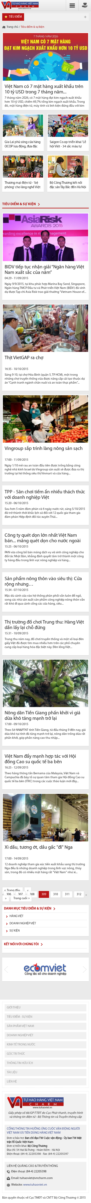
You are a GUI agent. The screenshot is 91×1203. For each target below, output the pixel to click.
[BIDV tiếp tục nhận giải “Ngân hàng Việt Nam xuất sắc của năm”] (45, 237)
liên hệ (12, 1081)
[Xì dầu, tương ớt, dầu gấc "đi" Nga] (45, 817)
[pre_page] (27, 890)
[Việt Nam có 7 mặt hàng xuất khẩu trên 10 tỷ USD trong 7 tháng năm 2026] (45, 57)
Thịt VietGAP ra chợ (24, 357)
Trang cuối (20, 898)
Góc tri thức (16, 1054)
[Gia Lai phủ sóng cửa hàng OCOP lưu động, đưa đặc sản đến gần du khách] (23, 126)
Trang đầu (13, 890)
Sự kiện (14, 930)
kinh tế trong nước (21, 1044)
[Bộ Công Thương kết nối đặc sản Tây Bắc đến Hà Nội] (68, 167)
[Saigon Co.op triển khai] (68, 126)
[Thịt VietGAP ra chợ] (45, 328)
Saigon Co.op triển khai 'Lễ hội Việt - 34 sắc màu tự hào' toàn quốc (68, 147)
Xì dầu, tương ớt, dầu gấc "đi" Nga (39, 847)
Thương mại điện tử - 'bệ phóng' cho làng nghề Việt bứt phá (22, 187)
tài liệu (12, 1072)
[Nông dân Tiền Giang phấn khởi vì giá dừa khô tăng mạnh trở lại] (45, 683)
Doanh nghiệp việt (20, 1035)
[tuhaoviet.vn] (20, 9)
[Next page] (5, 898)
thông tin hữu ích (20, 1063)
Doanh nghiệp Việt (22, 923)
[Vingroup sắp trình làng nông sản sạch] (45, 419)
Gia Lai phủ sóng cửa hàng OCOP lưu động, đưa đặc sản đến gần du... (22, 147)
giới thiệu (14, 1007)
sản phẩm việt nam (20, 1026)
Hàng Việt (16, 916)
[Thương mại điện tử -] (23, 167)
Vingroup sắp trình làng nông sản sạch (44, 448)
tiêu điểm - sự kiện (19, 1017)
